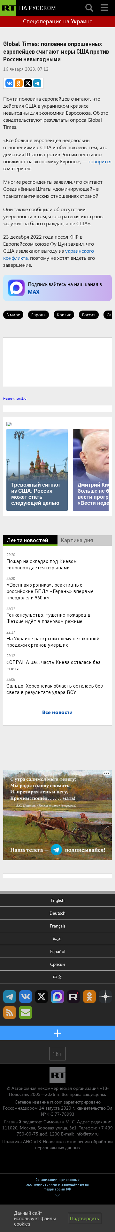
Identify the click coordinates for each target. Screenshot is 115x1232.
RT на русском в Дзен (105, 996)
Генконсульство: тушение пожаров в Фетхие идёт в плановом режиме (48, 617)
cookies (22, 1224)
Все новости (57, 712)
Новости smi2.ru (15, 398)
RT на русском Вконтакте (25, 996)
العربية (57, 939)
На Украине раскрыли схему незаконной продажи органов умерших (52, 641)
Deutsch (57, 913)
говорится (99, 161)
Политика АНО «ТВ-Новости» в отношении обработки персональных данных (57, 1144)
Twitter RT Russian (41, 996)
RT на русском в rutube (73, 996)
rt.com (56, 1102)
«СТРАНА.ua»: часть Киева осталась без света (53, 665)
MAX (33, 291)
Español (57, 951)
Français (57, 926)
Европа (38, 314)
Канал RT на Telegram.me (9, 996)
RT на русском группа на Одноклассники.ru (89, 996)
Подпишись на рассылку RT (25, 1012)
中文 (57, 977)
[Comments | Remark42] (57, 362)
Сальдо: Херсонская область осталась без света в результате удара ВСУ (54, 688)
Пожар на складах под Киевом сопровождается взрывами (41, 564)
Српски (57, 964)
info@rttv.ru (87, 1134)
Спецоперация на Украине (57, 21)
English (58, 900)
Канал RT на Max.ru (57, 996)
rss (9, 1012)
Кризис (64, 314)
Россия (89, 314)
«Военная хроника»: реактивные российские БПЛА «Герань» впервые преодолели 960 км (50, 591)
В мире (13, 314)
